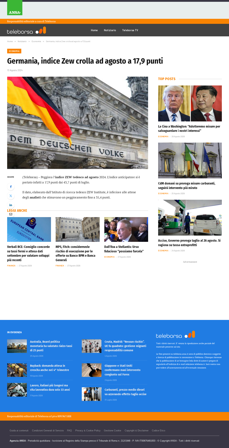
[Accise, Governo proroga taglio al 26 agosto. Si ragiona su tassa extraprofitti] (190, 218)
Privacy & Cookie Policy (88, 430)
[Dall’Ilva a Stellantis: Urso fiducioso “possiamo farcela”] (126, 229)
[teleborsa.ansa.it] (26, 30)
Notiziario (110, 30)
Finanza (11, 265)
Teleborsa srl (45, 416)
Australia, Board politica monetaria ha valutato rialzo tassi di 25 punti (51, 346)
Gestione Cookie (112, 430)
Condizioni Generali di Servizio (48, 430)
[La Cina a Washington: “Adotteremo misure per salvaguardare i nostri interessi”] (190, 103)
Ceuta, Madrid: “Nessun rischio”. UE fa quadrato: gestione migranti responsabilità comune (125, 346)
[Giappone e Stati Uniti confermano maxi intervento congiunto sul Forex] (91, 370)
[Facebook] (10, 186)
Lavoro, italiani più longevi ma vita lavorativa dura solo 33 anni (50, 388)
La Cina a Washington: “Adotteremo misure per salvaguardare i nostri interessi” (189, 128)
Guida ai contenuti (19, 430)
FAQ (69, 430)
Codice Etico (158, 430)
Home (94, 30)
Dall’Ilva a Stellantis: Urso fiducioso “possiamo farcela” (124, 249)
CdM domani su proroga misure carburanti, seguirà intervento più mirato (186, 185)
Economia (14, 51)
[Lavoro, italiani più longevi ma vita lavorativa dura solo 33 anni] (17, 390)
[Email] (10, 214)
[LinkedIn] (10, 205)
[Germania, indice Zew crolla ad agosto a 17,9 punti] (77, 123)
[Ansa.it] (14, 9)
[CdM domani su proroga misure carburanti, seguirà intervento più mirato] (190, 160)
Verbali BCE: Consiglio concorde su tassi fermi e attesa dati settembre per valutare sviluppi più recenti (28, 253)
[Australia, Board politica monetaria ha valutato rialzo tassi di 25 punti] (17, 346)
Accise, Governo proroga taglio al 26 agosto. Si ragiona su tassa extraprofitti (189, 243)
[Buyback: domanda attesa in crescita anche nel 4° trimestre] (17, 370)
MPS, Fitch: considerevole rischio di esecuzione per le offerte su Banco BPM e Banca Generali (75, 253)
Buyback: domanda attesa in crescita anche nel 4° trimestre (49, 368)
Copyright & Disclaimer (136, 430)
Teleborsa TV (130, 30)
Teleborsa (50, 21)
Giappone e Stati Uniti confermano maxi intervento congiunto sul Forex (122, 370)
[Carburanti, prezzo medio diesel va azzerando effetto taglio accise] (91, 394)
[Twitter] (10, 195)
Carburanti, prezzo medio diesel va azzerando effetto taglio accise (126, 392)
